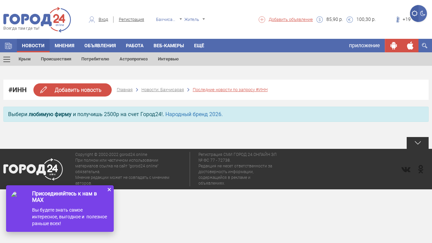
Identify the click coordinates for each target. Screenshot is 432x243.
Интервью (168, 58)
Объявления (100, 45)
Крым (25, 58)
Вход (103, 19)
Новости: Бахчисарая (162, 89)
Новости (33, 45)
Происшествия (56, 58)
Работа (134, 45)
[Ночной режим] (422, 13)
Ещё (199, 45)
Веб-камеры (169, 45)
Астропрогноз (133, 58)
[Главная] (8, 45)
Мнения (64, 45)
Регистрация (131, 19)
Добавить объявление (291, 19)
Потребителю (95, 58)
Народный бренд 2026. (194, 114)
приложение (364, 45)
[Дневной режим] (414, 13)
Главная (125, 89)
